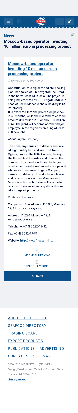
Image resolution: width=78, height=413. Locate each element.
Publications (21, 348)
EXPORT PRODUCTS (25, 341)
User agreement (17, 379)
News (9, 36)
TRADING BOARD (23, 333)
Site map (42, 356)
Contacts (18, 356)
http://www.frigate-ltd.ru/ (36, 240)
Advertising (52, 348)
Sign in (69, 21)
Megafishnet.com (37, 255)
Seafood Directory (27, 325)
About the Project (27, 318)
